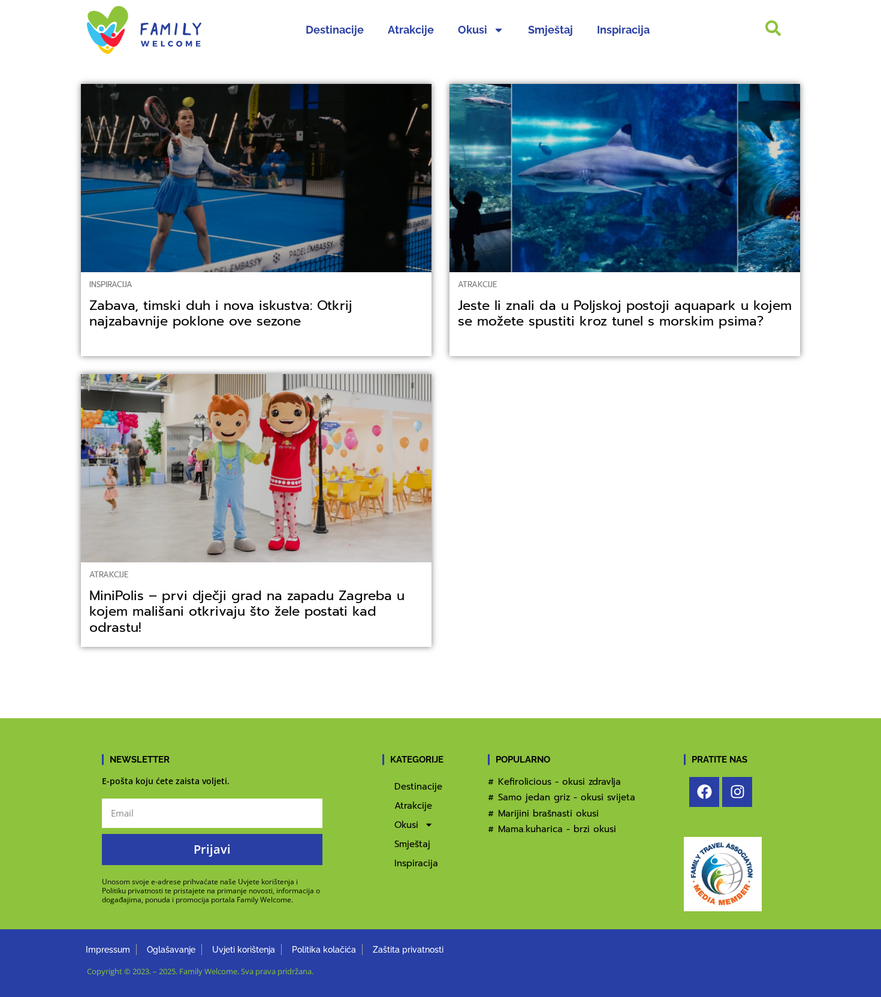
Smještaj (550, 29)
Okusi (472, 29)
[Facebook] (704, 792)
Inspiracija (623, 29)
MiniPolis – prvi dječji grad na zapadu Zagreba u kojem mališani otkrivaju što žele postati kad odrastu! (247, 611)
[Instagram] (737, 792)
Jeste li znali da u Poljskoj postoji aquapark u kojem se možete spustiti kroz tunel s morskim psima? (625, 313)
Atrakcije (411, 29)
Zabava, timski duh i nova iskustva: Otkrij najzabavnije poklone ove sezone (220, 313)
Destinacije (335, 29)
